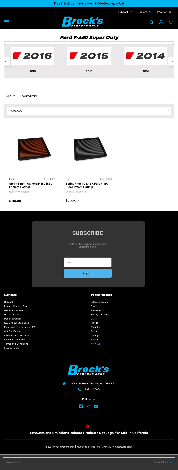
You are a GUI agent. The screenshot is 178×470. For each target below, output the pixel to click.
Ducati (94, 331)
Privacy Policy (11, 347)
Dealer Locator (12, 314)
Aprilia (94, 339)
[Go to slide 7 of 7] (6, 61)
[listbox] (95, 96)
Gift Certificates (12, 331)
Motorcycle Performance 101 (19, 327)
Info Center (164, 11)
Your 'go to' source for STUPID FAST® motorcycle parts (104, 446)
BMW (94, 318)
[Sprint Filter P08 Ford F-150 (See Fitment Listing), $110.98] (32, 148)
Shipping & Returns (14, 339)
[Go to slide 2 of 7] (172, 61)
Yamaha (95, 327)
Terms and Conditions (16, 343)
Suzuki (94, 306)
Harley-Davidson (100, 314)
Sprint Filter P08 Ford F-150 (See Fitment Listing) (30, 185)
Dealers (142, 11)
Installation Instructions (16, 335)
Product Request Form (16, 306)
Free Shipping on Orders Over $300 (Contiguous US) (89, 3)
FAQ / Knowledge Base (16, 322)
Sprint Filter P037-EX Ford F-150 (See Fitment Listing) (87, 185)
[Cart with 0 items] (170, 22)
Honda (94, 322)
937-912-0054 (92, 389)
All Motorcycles (99, 302)
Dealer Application (14, 310)
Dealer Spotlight (12, 318)
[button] (89, 462)
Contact (8, 302)
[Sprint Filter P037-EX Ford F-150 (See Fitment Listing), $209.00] (89, 148)
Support (123, 11)
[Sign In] (161, 22)
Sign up (88, 273)
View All (95, 343)
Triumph (95, 335)
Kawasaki (96, 310)
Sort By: (10, 95)
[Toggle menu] (9, 21)
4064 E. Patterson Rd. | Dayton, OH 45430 (92, 383)
